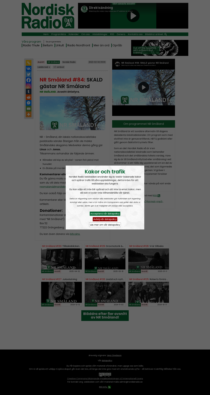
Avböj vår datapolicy (105, 219)
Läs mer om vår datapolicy (105, 224)
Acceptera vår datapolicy (105, 213)
